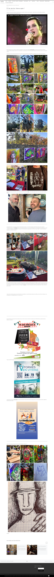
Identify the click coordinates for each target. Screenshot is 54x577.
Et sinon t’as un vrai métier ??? (21, 546)
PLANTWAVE (15, 227)
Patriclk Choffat (32, 49)
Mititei (28, 191)
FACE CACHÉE (15, 399)
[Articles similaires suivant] (46, 543)
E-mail (36, 567)
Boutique (25, 284)
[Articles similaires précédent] (45, 543)
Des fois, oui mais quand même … (42, 546)
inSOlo (10, 5)
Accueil (7, 5)
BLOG (9, 5)
